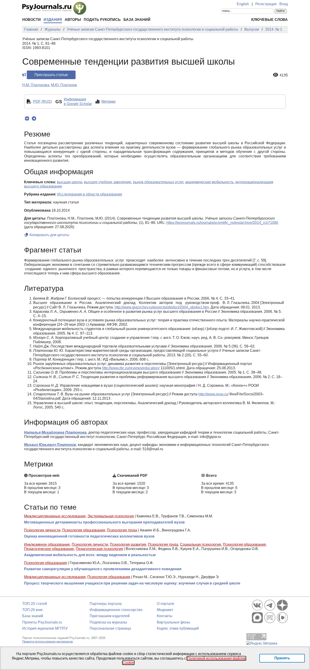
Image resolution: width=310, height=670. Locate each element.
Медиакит (165, 610)
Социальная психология (200, 544)
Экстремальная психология (110, 516)
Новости (31, 20)
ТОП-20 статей (34, 604)
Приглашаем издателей (110, 616)
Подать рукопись (102, 20)
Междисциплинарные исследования (55, 516)
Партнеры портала (106, 604)
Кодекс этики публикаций (178, 628)
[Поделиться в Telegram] (34, 118)
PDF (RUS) (42, 101)
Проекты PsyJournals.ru (42, 622)
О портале (165, 604)
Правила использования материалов (47, 641)
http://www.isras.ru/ (213, 394)
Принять (282, 658)
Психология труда (122, 530)
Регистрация (266, 4)
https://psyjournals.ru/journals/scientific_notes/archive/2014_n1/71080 (222, 223)
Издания (53, 20)
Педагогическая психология (99, 549)
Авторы (73, 20)
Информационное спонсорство (116, 610)
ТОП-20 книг (32, 610)
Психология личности (42, 530)
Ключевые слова (269, 20)
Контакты (164, 616)
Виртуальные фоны (173, 622)
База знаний (136, 20)
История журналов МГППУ (45, 628)
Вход (283, 4)
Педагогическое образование (49, 549)
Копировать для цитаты (49, 235)
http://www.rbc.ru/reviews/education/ (131, 368)
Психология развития (128, 544)
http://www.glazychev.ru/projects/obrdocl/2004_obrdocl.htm (162, 307)
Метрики (108, 101)
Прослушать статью (51, 75)
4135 (284, 75)
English (243, 4)
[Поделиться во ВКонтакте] (27, 118)
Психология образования (83, 530)
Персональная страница (110, 628)
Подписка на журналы (108, 622)
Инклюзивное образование (47, 544)
